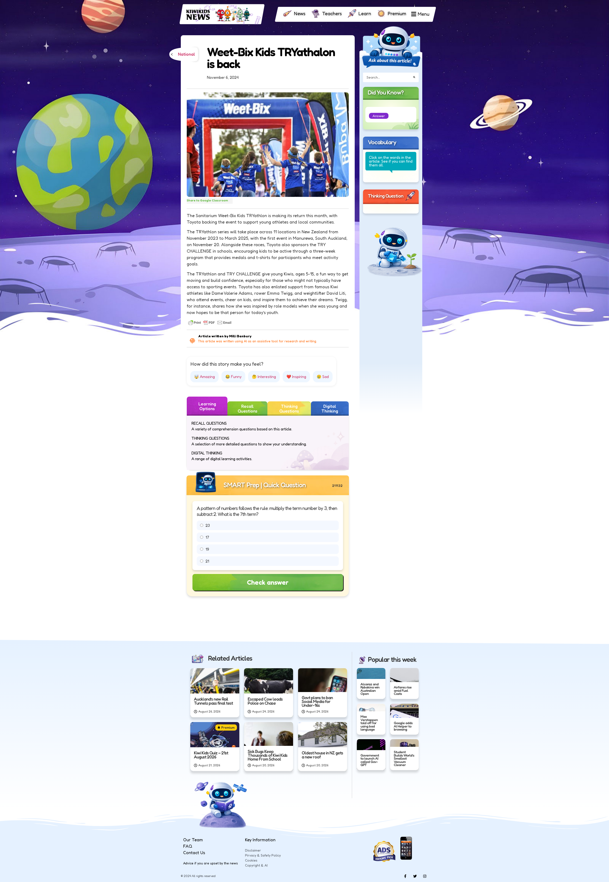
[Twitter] (414, 876)
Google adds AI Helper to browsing (403, 726)
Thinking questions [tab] (289, 409)
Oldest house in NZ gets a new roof (322, 754)
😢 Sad (323, 376)
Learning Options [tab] (207, 406)
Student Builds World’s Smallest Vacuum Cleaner (404, 758)
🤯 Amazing (204, 376)
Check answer (268, 582)
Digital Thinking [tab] (329, 409)
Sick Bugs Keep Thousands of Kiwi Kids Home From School (267, 755)
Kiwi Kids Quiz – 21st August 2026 (211, 754)
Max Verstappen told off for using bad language (369, 723)
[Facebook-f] (405, 876)
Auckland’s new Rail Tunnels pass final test (213, 700)
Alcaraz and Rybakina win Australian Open (369, 689)
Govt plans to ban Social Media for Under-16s (317, 701)
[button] (378, 116)
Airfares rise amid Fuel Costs (403, 690)
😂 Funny (233, 376)
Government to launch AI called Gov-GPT (369, 760)
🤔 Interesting (264, 376)
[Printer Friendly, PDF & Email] (210, 322)
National (186, 54)
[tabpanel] (268, 443)
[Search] (414, 77)
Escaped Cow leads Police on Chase (265, 700)
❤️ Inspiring (296, 376)
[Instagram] (424, 876)
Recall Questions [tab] (247, 409)
